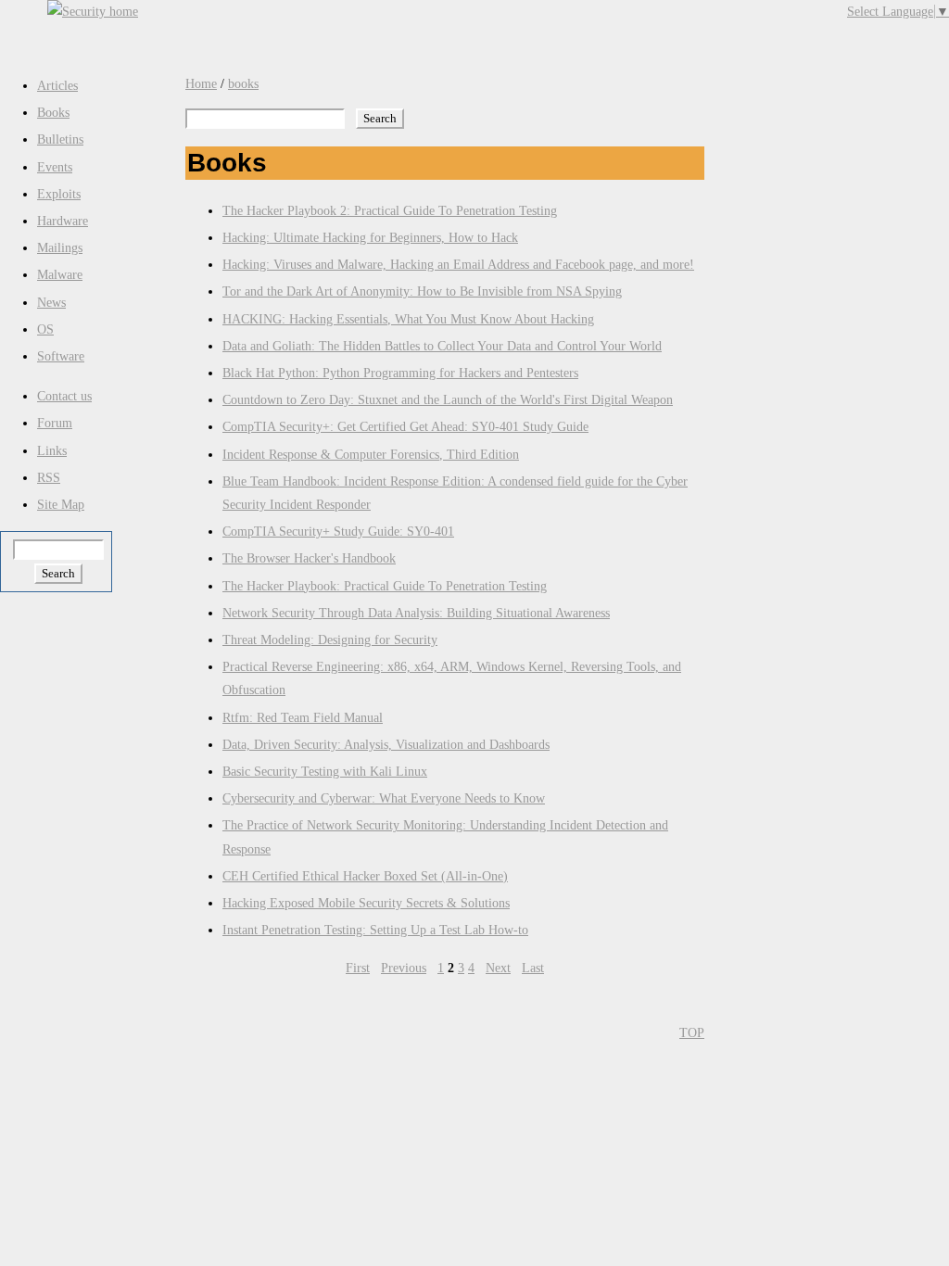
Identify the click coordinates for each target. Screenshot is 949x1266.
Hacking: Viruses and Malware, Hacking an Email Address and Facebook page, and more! (458, 265)
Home (201, 84)
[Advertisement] (516, 28)
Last (533, 968)
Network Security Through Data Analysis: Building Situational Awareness (416, 613)
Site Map (60, 505)
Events (54, 167)
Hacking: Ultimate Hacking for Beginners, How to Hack (370, 238)
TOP (691, 1033)
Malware (59, 275)
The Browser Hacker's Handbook (309, 558)
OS (45, 329)
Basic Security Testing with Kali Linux (324, 772)
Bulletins (60, 139)
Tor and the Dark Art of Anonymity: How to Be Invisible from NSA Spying (422, 291)
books (243, 84)
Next (498, 968)
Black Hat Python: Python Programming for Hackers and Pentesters (400, 373)
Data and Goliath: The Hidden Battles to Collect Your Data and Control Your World (442, 346)
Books (53, 113)
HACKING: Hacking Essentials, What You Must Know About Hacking (408, 319)
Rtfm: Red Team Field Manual (302, 718)
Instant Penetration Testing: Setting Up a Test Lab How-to (375, 930)
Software (60, 356)
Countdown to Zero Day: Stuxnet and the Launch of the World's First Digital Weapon (447, 400)
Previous (403, 968)
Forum (54, 423)
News (51, 303)
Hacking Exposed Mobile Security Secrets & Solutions (366, 903)
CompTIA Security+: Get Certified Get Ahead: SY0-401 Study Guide (405, 427)
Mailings (59, 248)
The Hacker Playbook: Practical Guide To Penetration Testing (384, 586)
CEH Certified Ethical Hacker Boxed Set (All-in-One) (365, 876)
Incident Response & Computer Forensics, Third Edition (370, 455)
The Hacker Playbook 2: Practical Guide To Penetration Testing (389, 211)
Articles (57, 86)
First (358, 968)
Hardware (62, 221)
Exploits (59, 194)
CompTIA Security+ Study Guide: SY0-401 (338, 531)
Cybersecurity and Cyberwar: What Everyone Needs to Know (383, 798)
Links (52, 451)
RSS (48, 478)
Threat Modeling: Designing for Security (329, 640)
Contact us (64, 396)
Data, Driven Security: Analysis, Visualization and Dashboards (386, 745)
